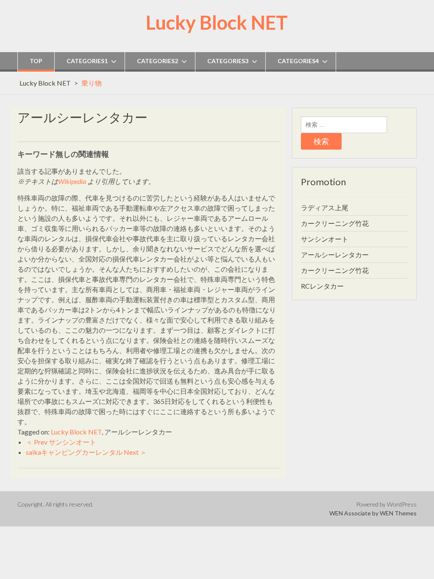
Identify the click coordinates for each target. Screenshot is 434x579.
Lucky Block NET (217, 22)
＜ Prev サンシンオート (61, 442)
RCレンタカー (322, 286)
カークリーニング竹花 (335, 223)
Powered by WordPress (386, 504)
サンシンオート (324, 239)
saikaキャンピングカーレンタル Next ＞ (86, 452)
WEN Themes (398, 513)
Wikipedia (72, 181)
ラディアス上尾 (324, 207)
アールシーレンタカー (335, 255)
